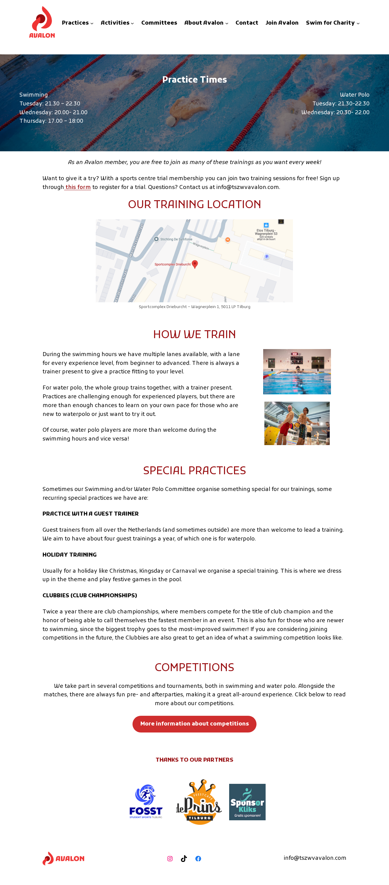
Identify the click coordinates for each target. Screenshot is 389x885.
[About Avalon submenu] (227, 23)
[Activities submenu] (132, 23)
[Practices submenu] (92, 23)
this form (77, 187)
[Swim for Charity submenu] (358, 23)
